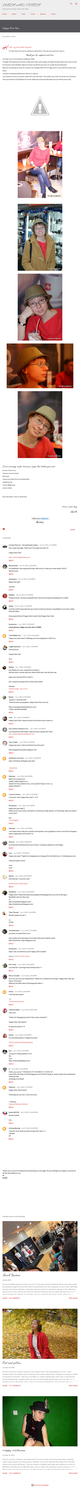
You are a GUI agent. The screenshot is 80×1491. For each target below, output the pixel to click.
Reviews (43, 14)
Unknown (12, 776)
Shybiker (12, 595)
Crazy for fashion (15, 794)
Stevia (11, 991)
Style (23, 14)
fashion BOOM (14, 1112)
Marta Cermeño (14, 976)
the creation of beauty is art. (19, 729)
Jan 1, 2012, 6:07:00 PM (27, 742)
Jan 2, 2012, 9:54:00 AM (30, 794)
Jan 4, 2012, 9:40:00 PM (22, 991)
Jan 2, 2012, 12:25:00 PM (26, 805)
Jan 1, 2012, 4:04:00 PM (21, 717)
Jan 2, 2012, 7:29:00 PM (21, 853)
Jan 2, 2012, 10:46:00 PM (23, 876)
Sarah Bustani (11, 1275)
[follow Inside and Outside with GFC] (40, 523)
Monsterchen (13, 565)
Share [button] (72, 529)
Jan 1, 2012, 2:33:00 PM (23, 667)
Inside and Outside (21, 5)
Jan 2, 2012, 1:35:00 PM (24, 828)
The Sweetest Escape (16, 1001)
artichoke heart (14, 930)
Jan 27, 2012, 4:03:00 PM (30, 1128)
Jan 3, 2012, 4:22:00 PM (29, 930)
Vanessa (11, 842)
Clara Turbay (13, 742)
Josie (10, 717)
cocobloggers (14, 820)
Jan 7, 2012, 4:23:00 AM (21, 1051)
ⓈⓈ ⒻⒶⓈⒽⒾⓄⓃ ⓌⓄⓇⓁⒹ (21, 1042)
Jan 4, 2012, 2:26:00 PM (29, 976)
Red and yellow (11, 1363)
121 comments (15, 1473)
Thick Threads (14, 912)
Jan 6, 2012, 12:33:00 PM (23, 1035)
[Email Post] (3, 529)
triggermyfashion (15, 646)
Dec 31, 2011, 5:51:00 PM (23, 606)
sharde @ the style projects (18, 883)
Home (4, 14)
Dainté (11, 1035)
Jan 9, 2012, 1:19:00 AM (24, 1087)
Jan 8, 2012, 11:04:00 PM (19, 1069)
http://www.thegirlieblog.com (19, 557)
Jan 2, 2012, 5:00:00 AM (33, 758)
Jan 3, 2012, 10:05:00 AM (26, 892)
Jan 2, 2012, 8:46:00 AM (24, 776)
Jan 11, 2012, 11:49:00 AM (29, 1112)
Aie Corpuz (12, 964)
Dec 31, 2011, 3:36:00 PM (28, 565)
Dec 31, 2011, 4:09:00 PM (26, 579)
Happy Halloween (13, 1450)
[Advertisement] (18, 1195)
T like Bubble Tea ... (15, 635)
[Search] (71, 4)
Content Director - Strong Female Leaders (23, 545)
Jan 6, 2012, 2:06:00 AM (29, 1010)
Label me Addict (14, 1010)
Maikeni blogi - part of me (18, 689)
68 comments (14, 1298)
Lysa (10, 1051)
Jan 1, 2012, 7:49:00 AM (26, 624)
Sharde (11, 876)
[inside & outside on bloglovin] (40, 519)
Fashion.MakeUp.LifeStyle (18, 1104)
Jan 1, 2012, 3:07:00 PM (23, 697)
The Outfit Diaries (23, 956)
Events (53, 14)
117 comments (15, 1385)
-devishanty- (13, 768)
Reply (11, 560)
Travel (33, 14)
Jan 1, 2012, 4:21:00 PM (38, 729)
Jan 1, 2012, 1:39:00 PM (30, 646)
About (14, 14)
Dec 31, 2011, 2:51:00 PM (48, 545)
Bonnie (11, 697)
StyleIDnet (12, 892)
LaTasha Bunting (14, 1128)
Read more (73, 1298)
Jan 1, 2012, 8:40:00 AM (31, 635)
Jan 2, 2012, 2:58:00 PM (24, 842)
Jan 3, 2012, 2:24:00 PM (28, 912)
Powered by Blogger (41, 1485)
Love (10, 853)
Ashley (11, 606)
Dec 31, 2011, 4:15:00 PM (24, 595)
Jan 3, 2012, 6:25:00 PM (26, 949)
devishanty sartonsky (16, 758)
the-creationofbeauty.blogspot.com (21, 734)
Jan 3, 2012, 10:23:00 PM (26, 964)
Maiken (11, 667)
